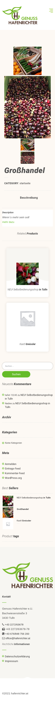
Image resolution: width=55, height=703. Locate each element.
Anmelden (10, 464)
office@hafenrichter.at (18, 638)
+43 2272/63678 (14, 624)
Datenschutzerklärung (17, 656)
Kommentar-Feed (15, 473)
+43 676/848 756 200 (17, 633)
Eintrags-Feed (12, 468)
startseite (25, 183)
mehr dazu (8, 222)
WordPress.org (13, 477)
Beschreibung (29, 197)
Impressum (11, 661)
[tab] (28, 197)
